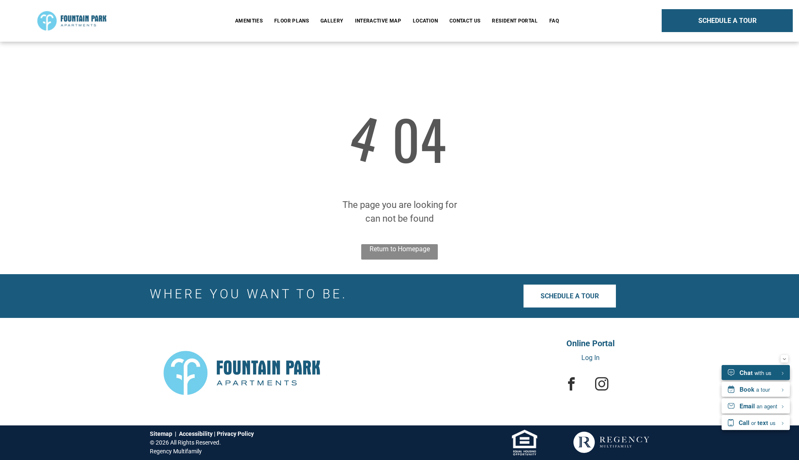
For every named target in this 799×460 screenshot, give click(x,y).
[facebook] (571, 385)
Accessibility (196, 433)
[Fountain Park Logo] (71, 10)
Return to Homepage (400, 249)
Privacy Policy (235, 433)
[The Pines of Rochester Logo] (242, 342)
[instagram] (601, 385)
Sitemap (161, 433)
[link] (524, 434)
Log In (590, 358)
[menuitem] (250, 21)
